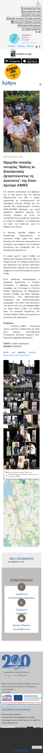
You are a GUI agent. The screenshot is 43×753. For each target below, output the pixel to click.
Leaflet (19, 546)
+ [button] (6, 472)
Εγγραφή (21, 46)
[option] (21, 121)
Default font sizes (32, 15)
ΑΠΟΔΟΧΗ (37, 747)
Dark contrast (33, 18)
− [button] (6, 475)
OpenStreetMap (27, 546)
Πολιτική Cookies (21, 751)
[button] (22, 3)
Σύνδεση (11, 46)
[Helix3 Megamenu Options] (40, 84)
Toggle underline (32, 29)
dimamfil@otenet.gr (21, 629)
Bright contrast (16, 18)
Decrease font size (31, 8)
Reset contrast (33, 22)
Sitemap (30, 46)
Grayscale (18, 22)
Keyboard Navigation (30, 25)
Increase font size (32, 11)
